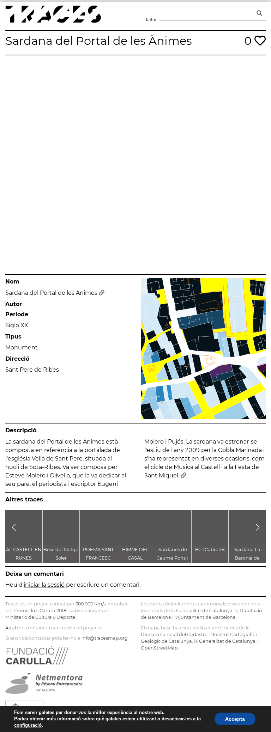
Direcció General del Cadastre (174, 634)
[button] (13, 527)
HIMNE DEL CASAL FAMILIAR (135, 558)
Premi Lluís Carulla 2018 (39, 610)
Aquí (10, 627)
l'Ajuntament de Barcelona (205, 617)
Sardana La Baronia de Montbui (247, 558)
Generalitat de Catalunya (204, 610)
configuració (28, 725)
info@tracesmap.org (105, 638)
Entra (150, 10)
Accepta (235, 719)
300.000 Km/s (91, 603)
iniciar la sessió (44, 584)
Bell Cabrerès (210, 549)
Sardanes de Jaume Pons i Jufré (172, 558)
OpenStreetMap (159, 648)
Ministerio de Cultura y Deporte (40, 617)
